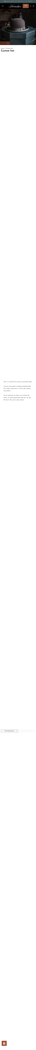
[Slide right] (7, 43)
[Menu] (3, 6)
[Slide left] (2, 43)
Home (2, 48)
